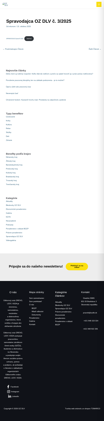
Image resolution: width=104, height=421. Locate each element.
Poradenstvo (34, 318)
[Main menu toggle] (99, 4)
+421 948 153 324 (90, 321)
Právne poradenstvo (14, 233)
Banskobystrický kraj (14, 165)
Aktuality (9, 201)
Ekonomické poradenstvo (16, 209)
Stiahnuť (29, 38)
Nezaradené (11, 221)
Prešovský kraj (12, 169)
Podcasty (9, 225)
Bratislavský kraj (12, 177)
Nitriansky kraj (11, 157)
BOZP (34, 308)
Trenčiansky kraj (12, 184)
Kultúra (9, 125)
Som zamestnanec (36, 298)
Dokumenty (36, 315)
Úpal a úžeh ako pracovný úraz (18, 87)
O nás (31, 305)
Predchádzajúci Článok (13, 49)
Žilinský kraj (10, 161)
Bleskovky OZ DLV (13, 205)
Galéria (9, 213)
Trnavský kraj (11, 180)
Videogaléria (11, 240)
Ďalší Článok (95, 49)
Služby (8, 132)
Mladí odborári (37, 311)
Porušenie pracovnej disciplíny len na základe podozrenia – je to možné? (35, 80)
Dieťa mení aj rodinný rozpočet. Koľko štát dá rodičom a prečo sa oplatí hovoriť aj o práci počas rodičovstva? (49, 74)
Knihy (8, 121)
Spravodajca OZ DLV (14, 236)
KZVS (8, 217)
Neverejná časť (12, 93)
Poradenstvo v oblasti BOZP (17, 229)
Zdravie (9, 140)
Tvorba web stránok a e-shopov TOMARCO (82, 409)
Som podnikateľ (35, 301)
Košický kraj (10, 173)
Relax (8, 128)
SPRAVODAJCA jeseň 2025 (14, 38)
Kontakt (32, 324)
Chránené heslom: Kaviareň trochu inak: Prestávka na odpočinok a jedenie (36, 100)
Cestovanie (10, 117)
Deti (7, 136)
